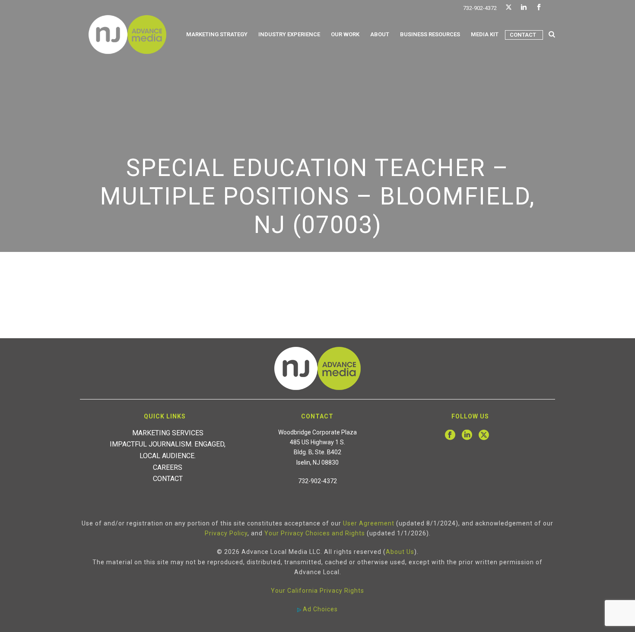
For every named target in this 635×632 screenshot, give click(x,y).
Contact (523, 34)
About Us (400, 551)
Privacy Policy (226, 533)
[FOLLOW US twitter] (484, 435)
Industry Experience (289, 34)
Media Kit (484, 34)
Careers (167, 467)
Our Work (345, 34)
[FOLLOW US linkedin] (467, 435)
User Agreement (368, 523)
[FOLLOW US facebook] (450, 435)
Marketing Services (167, 433)
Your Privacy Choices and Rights (314, 533)
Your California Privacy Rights (317, 590)
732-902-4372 (480, 8)
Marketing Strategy (217, 34)
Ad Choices (319, 609)
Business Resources (430, 34)
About (379, 34)
